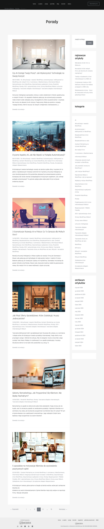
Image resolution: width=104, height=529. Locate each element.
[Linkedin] (32, 526)
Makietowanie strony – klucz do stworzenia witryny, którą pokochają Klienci (84, 92)
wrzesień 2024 (79, 339)
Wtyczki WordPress (81, 257)
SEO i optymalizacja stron (32, 86)
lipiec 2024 (78, 346)
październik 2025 (80, 294)
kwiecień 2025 (79, 315)
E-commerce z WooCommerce (39, 82)
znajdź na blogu (80, 39)
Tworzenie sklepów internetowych (30, 89)
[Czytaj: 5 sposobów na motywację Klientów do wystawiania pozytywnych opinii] (38, 447)
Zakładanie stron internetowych (22, 481)
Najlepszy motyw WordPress (83, 181)
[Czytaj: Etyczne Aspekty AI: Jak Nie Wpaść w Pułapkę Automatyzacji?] (38, 136)
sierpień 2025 (79, 301)
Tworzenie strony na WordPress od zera (39, 249)
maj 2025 (78, 312)
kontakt (63, 4)
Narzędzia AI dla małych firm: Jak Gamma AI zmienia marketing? (84, 71)
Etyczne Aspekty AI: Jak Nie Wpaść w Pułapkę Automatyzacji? (38, 154)
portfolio (52, 4)
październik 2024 (80, 335)
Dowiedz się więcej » (18, 109)
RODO (97, 520)
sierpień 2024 (79, 342)
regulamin (80, 520)
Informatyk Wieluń (54, 82)
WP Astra (78, 248)
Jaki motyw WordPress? (82, 171)
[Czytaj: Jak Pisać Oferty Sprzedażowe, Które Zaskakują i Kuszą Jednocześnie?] (38, 297)
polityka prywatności (89, 520)
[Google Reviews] (28, 526)
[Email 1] (21, 526)
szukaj (89, 43)
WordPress (78, 244)
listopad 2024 (79, 332)
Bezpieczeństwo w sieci (47, 241)
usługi (46, 4)
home (34, 4)
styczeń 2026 (79, 288)
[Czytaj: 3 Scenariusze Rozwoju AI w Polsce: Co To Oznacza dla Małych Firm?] (38, 213)
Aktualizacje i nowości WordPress (33, 80)
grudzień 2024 (79, 329)
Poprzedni (14, 509)
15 (51, 509)
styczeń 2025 (79, 325)
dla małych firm (24, 82)
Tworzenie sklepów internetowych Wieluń (25, 402)
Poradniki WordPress (43, 163)
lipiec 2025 (78, 305)
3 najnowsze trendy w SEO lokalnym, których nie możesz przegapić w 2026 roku (84, 84)
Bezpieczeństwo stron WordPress (29, 241)
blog (58, 4)
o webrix (40, 4)
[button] (93, 4)
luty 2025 (78, 322)
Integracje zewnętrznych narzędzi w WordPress (39, 475)
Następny (63, 509)
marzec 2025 (79, 318)
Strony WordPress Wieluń (48, 86)
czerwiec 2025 (79, 308)
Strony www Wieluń (47, 247)
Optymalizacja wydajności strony (42, 84)
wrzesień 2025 (79, 298)
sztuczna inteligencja (81, 224)
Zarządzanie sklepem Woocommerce (44, 481)
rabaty (69, 4)
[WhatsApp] (17, 526)
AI (21, 80)
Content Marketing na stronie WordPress (31, 161)
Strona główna (9, 9)
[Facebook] (25, 526)
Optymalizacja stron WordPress (22, 84)
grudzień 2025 (79, 291)
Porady (17, 9)
